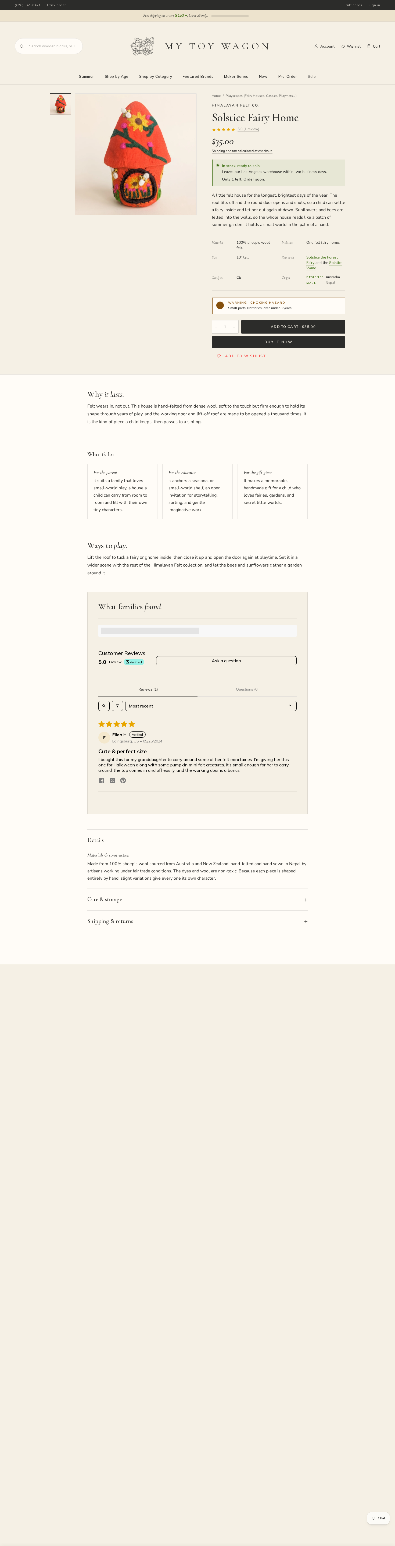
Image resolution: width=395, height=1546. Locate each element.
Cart (376, 46)
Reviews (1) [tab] (148, 689)
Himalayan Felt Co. (236, 105)
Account (327, 46)
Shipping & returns (110, 921)
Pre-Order (287, 76)
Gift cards (354, 5)
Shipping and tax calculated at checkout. (242, 150)
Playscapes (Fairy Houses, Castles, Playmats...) (261, 96)
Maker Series (236, 76)
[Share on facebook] (101, 781)
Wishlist (354, 46)
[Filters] (117, 706)
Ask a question (226, 660)
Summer (86, 76)
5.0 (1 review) (248, 130)
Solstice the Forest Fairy (322, 260)
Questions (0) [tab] (247, 689)
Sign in (374, 5)
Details (95, 840)
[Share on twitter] (112, 781)
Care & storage (104, 899)
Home (216, 96)
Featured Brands (198, 76)
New (263, 76)
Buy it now (278, 342)
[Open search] (104, 706)
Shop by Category (155, 76)
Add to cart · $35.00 (293, 326)
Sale (312, 76)
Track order (56, 5)
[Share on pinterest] (123, 780)
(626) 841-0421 (28, 5)
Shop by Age (116, 76)
